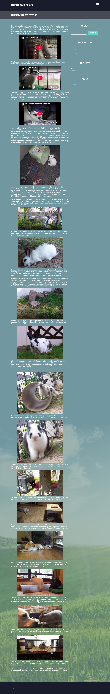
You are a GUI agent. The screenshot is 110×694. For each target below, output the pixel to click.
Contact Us (88, 2)
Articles (83, 16)
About (67, 2)
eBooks (79, 2)
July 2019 (73, 68)
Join (73, 2)
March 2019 (73, 70)
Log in (74, 84)
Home (61, 2)
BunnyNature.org (22, 5)
